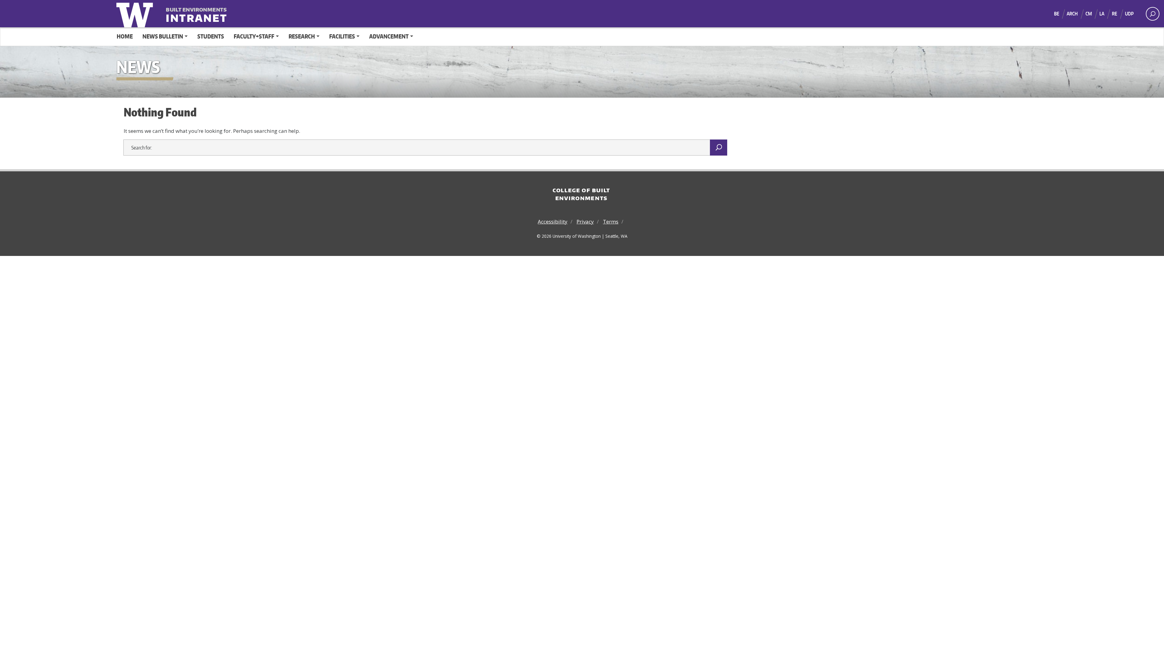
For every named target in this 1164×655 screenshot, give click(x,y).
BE (1056, 14)
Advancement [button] (389, 36)
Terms (610, 221)
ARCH (1072, 14)
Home (125, 36)
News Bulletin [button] (162, 36)
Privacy (585, 221)
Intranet (196, 14)
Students (210, 36)
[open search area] (1152, 14)
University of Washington (136, 13)
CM (1088, 14)
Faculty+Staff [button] (254, 36)
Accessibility (552, 221)
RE (1114, 14)
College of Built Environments (581, 194)
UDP (1129, 14)
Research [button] (302, 36)
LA (1101, 14)
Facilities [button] (342, 36)
